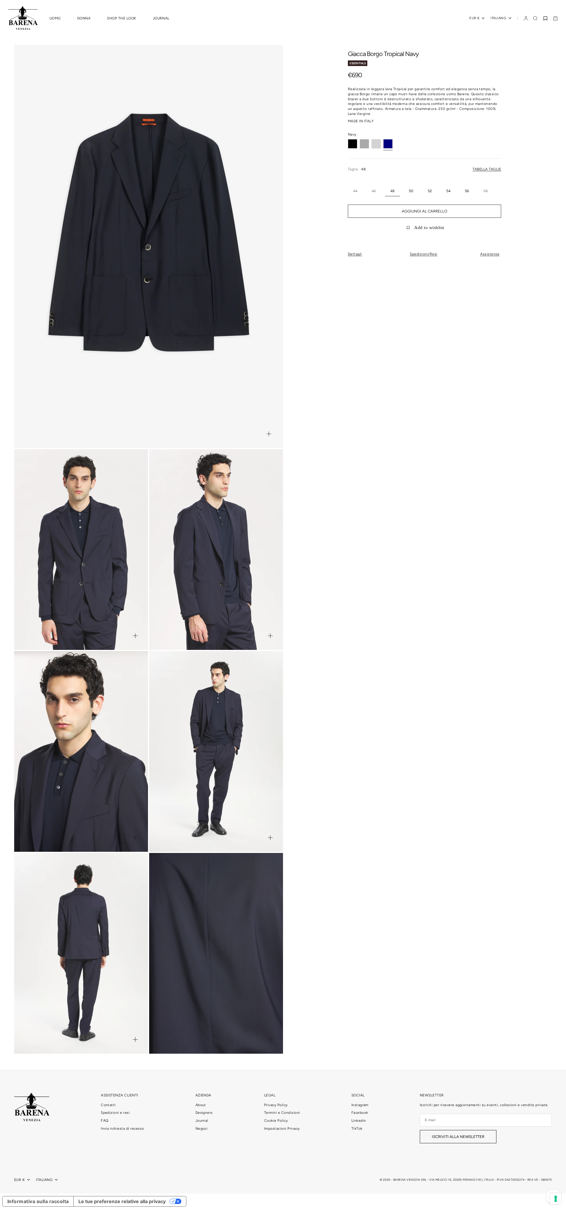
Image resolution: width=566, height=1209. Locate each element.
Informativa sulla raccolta (38, 1201)
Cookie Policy (276, 1121)
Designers (204, 1113)
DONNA (84, 18)
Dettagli (355, 254)
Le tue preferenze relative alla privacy (122, 1201)
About (200, 1105)
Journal (201, 1121)
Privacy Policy (276, 1105)
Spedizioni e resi (115, 1113)
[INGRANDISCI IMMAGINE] (269, 434)
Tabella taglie (487, 169)
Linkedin (358, 1121)
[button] (545, 18)
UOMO (55, 18)
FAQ (104, 1121)
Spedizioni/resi (423, 254)
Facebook (359, 1113)
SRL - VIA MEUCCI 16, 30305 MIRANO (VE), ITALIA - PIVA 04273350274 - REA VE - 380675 (486, 1180)
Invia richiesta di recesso (122, 1128)
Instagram (359, 1105)
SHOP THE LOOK (121, 18)
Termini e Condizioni (282, 1113)
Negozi (201, 1128)
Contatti (108, 1105)
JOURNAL (161, 18)
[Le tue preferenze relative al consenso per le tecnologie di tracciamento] (555, 1198)
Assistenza (489, 254)
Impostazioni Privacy (282, 1128)
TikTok (357, 1128)
